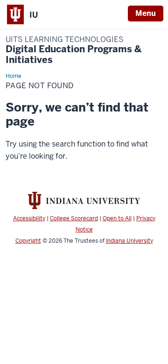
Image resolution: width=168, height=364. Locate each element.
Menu (145, 13)
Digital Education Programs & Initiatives (73, 50)
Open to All (117, 218)
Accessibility (29, 218)
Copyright (28, 241)
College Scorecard (74, 218)
